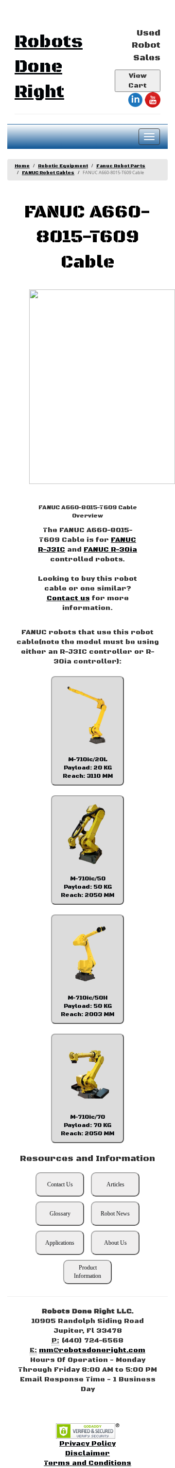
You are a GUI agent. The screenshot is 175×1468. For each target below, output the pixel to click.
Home (22, 166)
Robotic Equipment (63, 166)
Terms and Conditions (87, 1463)
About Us (115, 1242)
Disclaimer (87, 1453)
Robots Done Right (49, 67)
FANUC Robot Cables (48, 173)
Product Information (87, 1271)
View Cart (137, 81)
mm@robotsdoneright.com (92, 1350)
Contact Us (60, 1184)
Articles (115, 1184)
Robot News (115, 1213)
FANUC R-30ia (110, 549)
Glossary (60, 1213)
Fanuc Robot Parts (120, 166)
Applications (59, 1242)
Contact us (68, 598)
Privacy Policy (87, 1443)
